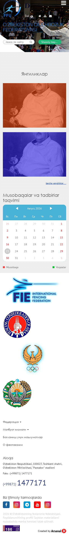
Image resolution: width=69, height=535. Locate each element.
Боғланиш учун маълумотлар (23, 437)
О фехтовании (13, 444)
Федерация (11, 421)
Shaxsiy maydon (50, 42)
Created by (44, 531)
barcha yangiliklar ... (56, 183)
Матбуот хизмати (15, 429)
